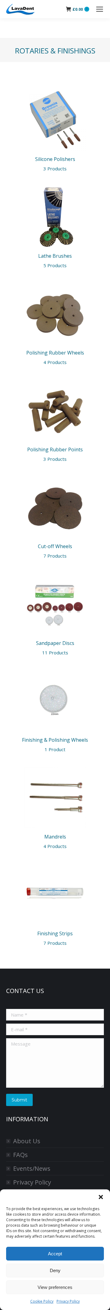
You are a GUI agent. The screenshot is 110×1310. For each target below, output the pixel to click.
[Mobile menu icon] (99, 9)
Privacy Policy (68, 1301)
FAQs (20, 1155)
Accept (55, 1253)
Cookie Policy (41, 1301)
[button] (101, 1197)
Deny (55, 1270)
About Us (26, 1141)
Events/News (31, 1168)
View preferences (55, 1287)
